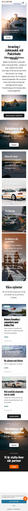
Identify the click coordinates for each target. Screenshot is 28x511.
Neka (14, 505)
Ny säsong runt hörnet (13, 360)
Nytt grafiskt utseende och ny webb (13, 393)
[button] (25, 499)
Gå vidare (10, 172)
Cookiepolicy (10, 509)
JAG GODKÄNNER (14, 501)
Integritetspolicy (16, 509)
